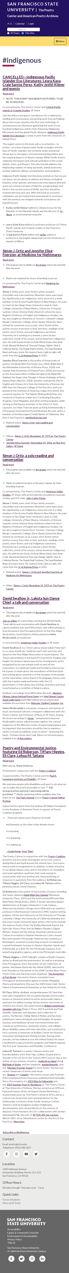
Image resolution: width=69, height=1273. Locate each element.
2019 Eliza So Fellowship (40, 1081)
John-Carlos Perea (35, 498)
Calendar (20, 23)
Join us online (10, 620)
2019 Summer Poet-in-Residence (24, 1084)
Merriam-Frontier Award (19, 1067)
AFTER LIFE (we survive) (45, 1114)
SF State (15, 33)
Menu (61, 42)
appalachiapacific (50, 1064)
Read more (8, 93)
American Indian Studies (34, 642)
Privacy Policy (14, 1239)
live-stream (41, 264)
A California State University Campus (26, 1251)
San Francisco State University (23, 1247)
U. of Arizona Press (28, 355)
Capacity (24, 1074)
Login (31, 23)
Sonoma (11, 1074)
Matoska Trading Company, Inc (47, 703)
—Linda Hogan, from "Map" (19, 851)
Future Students (11, 1199)
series (43, 234)
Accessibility (14, 1229)
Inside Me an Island (47, 1061)
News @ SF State (12, 1202)
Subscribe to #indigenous (16, 1132)
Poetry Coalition (47, 770)
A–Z (9, 23)
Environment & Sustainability (22, 1236)
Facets (31, 718)
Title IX (11, 1242)
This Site (29, 33)
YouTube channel (25, 797)
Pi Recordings (24, 738)
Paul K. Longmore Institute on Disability (30, 777)
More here (19, 1121)
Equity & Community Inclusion (23, 1232)
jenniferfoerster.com (36, 417)
